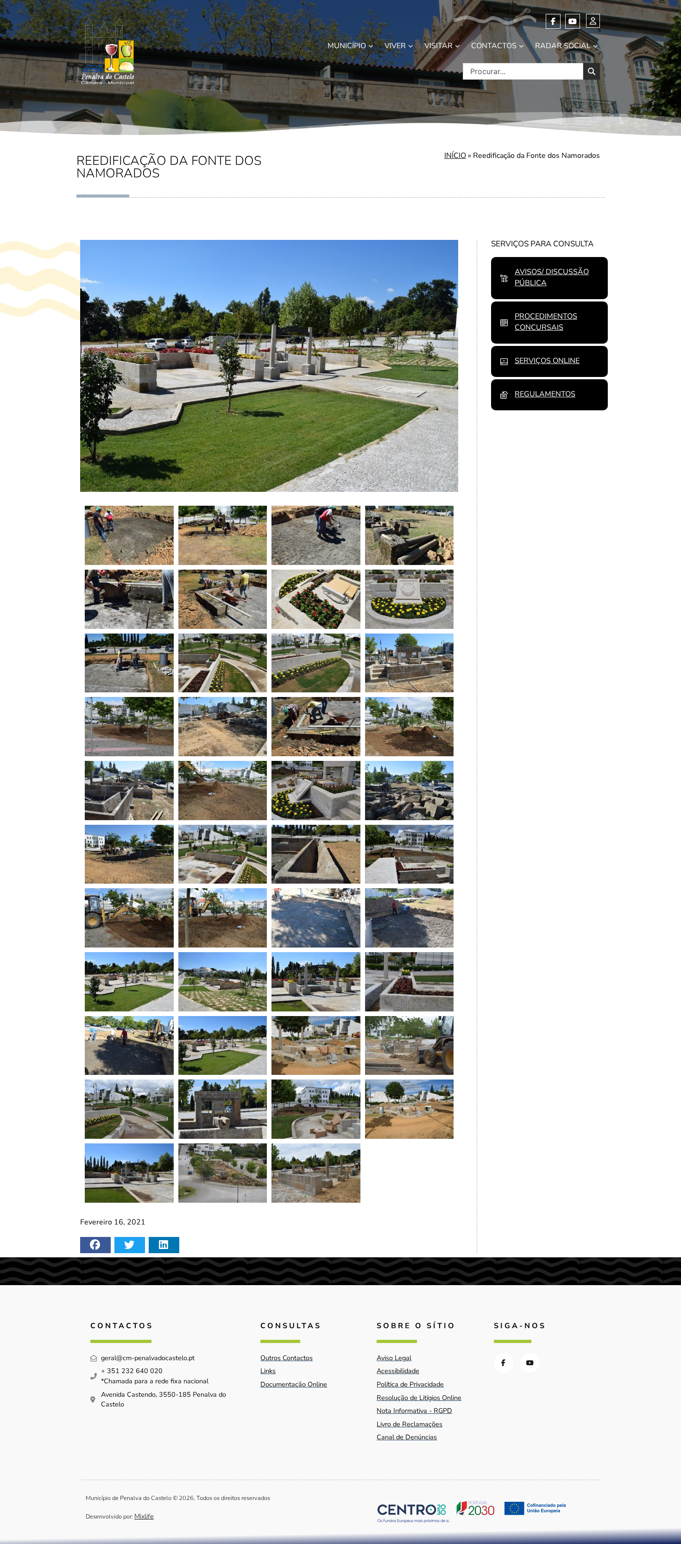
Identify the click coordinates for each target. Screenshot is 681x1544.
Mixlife (144, 1516)
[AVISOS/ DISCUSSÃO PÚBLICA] (504, 278)
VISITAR (438, 46)
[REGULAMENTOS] (504, 395)
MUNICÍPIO (347, 46)
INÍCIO (455, 156)
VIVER (395, 46)
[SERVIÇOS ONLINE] (504, 361)
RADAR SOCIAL (563, 46)
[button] (95, 1245)
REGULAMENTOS (545, 394)
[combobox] (523, 71)
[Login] (593, 21)
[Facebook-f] (553, 21)
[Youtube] (572, 21)
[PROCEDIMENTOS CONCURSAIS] (504, 322)
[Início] (107, 49)
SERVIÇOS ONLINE (547, 361)
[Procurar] (591, 71)
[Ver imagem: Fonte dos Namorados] (129, 535)
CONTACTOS (494, 46)
